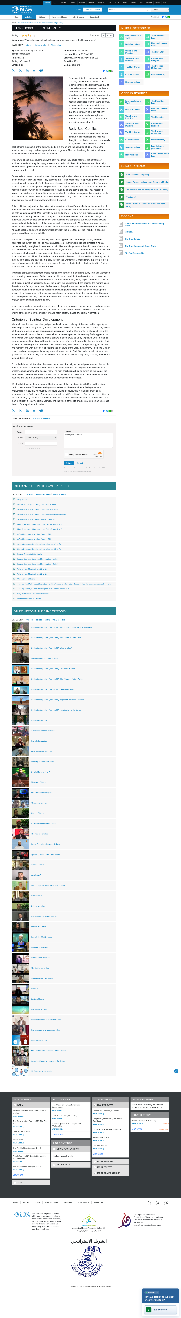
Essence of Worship (39, 947)
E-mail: (20, 443)
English (47, 2)
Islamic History (158, 74)
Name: (20, 432)
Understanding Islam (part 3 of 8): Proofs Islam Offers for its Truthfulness (61, 627)
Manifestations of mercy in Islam (44, 658)
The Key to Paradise (39, 834)
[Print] (27, 70)
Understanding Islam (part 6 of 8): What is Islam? (51, 648)
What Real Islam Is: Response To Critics (48, 1061)
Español (63, 2)
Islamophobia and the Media (29, 599)
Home (17, 17)
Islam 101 (35, 989)
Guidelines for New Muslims (42, 731)
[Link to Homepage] (22, 9)
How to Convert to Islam (159, 44)
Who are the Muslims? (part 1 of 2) (32, 569)
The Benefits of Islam (158, 37)
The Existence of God (40, 968)
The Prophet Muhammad (157, 67)
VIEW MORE (18, 1175)
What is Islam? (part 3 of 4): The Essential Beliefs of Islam (41, 514)
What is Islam (35, 23)
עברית (165, 2)
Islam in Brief (36, 896)
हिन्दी (141, 2)
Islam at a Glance (59, 17)
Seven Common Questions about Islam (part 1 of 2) (39, 544)
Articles (28, 17)
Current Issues (132, 74)
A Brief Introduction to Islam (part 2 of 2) (34, 539)
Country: (20, 438)
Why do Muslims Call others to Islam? (33, 594)
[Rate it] (13, 70)
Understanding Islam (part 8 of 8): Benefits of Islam (52, 689)
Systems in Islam (133, 82)
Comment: (68, 431)
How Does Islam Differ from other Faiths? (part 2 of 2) (40, 529)
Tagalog (133, 2)
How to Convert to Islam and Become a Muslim (147, 182)
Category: (18, 45)
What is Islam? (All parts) (137, 174)
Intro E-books (78, 17)
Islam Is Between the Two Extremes (46, 1020)
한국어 (157, 2)
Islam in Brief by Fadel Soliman (44, 916)
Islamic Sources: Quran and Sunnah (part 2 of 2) (37, 564)
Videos (42, 17)
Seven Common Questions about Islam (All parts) (145, 204)
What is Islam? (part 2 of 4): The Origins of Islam (37, 509)
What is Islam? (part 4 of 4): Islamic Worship (35, 519)
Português (101, 2)
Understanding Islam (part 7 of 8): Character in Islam (53, 669)
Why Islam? (22, 499)
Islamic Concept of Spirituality (29, 554)
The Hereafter (157, 52)
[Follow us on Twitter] (158, 1203)
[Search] (148, 10)
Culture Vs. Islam (38, 906)
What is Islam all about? (41, 958)
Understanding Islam (39, 720)
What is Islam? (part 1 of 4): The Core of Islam (36, 504)
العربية (55, 2)
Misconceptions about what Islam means (48, 885)
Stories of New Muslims (132, 59)
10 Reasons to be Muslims (42, 1071)
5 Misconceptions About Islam (43, 823)
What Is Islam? (37, 865)
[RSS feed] (166, 1203)
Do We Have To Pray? (40, 772)
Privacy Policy (83, 1202)
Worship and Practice (131, 52)
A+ (111, 35)
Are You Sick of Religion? (41, 792)
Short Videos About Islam (160, 155)
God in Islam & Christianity (42, 978)
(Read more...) (18, 1116)
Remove (166, 1123)
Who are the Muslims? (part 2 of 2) (32, 574)
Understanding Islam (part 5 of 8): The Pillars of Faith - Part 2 (57, 679)
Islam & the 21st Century (41, 937)
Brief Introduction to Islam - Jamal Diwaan (48, 1051)
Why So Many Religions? (41, 751)
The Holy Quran (132, 67)
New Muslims (131, 155)
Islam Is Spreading (39, 741)
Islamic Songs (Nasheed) (157, 147)
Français (73, 2)
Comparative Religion (157, 59)
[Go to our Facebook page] (150, 1203)
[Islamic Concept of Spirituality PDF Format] (34, 70)
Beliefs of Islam (23, 23)
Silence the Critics (38, 927)
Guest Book (94, 17)
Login (78, 9)
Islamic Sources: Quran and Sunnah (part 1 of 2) (37, 559)
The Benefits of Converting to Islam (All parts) (147, 190)
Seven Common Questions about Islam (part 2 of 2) (39, 549)
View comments (42, 418)
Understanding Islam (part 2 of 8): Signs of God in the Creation (57, 700)
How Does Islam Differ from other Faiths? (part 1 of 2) (40, 524)
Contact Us (155, 17)
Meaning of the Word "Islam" (43, 761)
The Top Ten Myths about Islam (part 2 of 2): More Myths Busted (44, 589)
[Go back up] (176, 1071)
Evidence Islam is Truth (133, 37)
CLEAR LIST (163, 1129)
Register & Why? (92, 10)
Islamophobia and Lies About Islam (45, 1030)
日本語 (117, 2)
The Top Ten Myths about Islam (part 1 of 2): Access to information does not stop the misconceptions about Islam (64, 584)
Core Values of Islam (26, 579)
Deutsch (82, 2)
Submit (69, 463)
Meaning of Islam (38, 782)
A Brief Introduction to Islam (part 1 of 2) (34, 534)
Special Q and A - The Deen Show (45, 854)
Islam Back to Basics (39, 1009)
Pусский (91, 2)
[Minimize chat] (176, 1291)
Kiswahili (149, 2)
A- (103, 35)
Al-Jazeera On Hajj (39, 803)
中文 (109, 2)
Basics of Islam (37, 999)
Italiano (125, 2)
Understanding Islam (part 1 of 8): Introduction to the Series (56, 710)
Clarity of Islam (37, 813)
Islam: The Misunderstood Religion (45, 844)
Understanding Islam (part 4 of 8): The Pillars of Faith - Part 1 (57, 638)
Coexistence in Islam (39, 1040)
